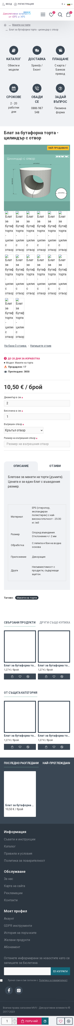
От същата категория (20, 692)
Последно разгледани (21, 763)
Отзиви (55, 466)
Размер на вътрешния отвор (19, 438)
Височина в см (12, 410)
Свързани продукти (20, 622)
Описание (21, 466)
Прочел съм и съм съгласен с (37, 980)
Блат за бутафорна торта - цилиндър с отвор (20, 805)
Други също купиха (54, 622)
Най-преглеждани (57, 763)
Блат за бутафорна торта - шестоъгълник (54, 665)
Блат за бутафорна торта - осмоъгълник (20, 665)
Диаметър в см (12, 397)
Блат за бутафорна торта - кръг (20, 735)
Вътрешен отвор (13, 424)
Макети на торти (21, 25)
